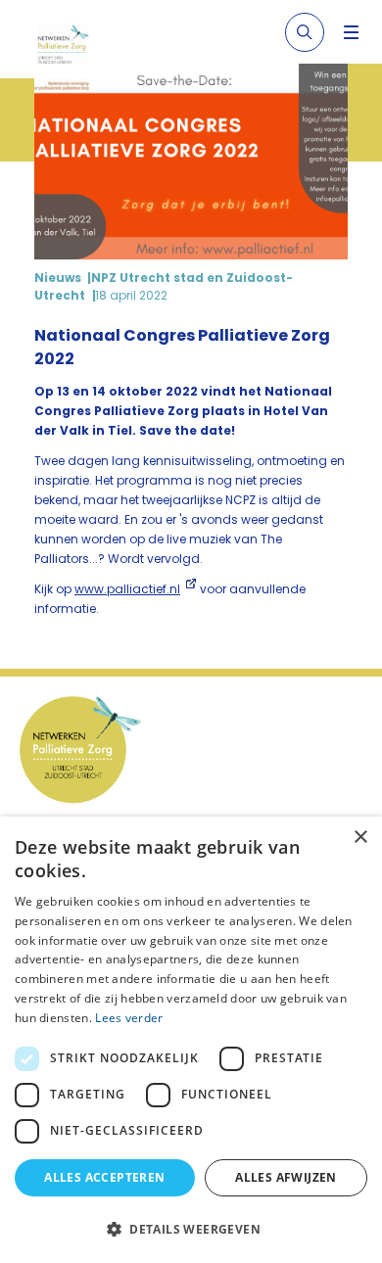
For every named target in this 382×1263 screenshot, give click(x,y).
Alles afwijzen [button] (286, 1177)
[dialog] (191, 1040)
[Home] (71, 47)
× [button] (360, 837)
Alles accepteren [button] (104, 1177)
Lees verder (129, 1017)
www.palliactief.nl (127, 589)
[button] (191, 1228)
